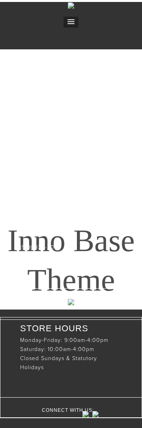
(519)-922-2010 (40, 247)
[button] (71, 22)
